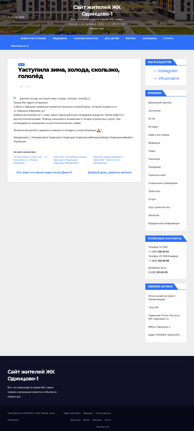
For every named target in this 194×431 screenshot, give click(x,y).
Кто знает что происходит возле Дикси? (44, 172)
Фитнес (131, 38)
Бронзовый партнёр (159, 102)
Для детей (112, 38)
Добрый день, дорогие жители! (110, 172)
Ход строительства (159, 207)
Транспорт (154, 191)
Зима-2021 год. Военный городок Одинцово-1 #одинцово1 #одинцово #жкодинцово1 (70, 160)
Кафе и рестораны (33, 38)
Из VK (21, 64)
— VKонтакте (165, 78)
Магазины (150, 38)
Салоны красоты (86, 38)
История (153, 126)
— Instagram (164, 70)
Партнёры (154, 159)
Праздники (154, 167)
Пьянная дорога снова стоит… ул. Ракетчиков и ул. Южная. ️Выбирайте (31, 160)
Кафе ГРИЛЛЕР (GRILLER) (164, 335)
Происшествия (157, 175)
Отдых (152, 151)
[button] (185, 42)
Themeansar (13, 420)
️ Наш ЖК (153, 307)
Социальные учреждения (163, 183)
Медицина (60, 38)
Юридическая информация (164, 223)
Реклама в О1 (20, 46)
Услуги (168, 38)
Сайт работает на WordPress (21, 413)
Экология (153, 215)
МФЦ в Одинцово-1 (159, 327)
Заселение (154, 110)
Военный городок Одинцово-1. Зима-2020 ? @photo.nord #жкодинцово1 (108, 160)
